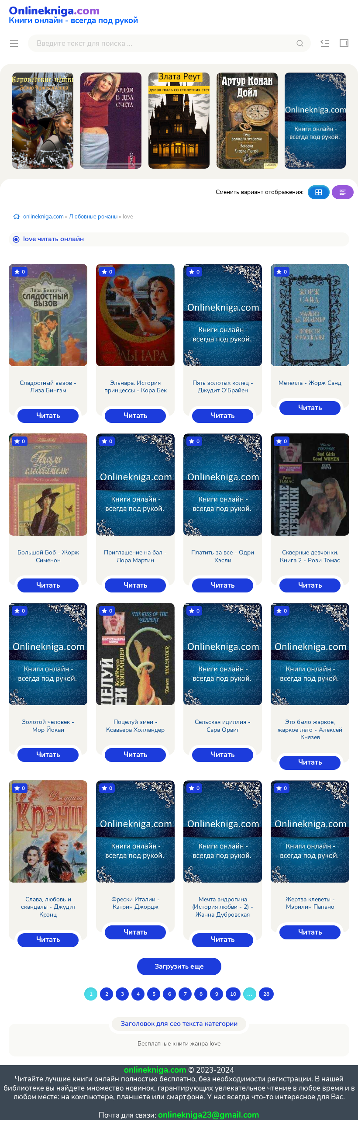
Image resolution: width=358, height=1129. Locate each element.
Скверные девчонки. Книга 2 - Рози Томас (310, 556)
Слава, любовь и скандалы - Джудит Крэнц (48, 907)
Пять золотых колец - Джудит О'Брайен (223, 387)
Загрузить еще (179, 966)
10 (233, 993)
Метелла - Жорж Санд (310, 383)
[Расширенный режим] (343, 192)
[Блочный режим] (319, 192)
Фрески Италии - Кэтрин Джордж (135, 903)
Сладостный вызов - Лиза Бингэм (48, 387)
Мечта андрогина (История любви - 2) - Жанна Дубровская (222, 907)
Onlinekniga (73, 14)
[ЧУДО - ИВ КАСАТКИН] (315, 121)
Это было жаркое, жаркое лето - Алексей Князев (310, 729)
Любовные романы (93, 217)
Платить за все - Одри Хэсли (222, 556)
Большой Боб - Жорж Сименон (48, 556)
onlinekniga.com (43, 217)
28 (266, 993)
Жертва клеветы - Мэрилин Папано (310, 903)
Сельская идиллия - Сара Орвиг (223, 726)
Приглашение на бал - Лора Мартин (135, 556)
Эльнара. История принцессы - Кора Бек (135, 387)
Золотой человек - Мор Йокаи (48, 726)
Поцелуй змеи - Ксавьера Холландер (135, 726)
